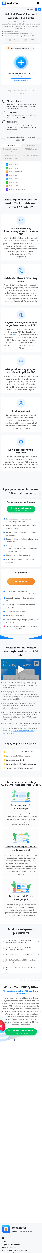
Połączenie (29, 323)
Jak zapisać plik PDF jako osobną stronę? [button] (19, 768)
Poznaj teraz (21, 581)
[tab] (21, 752)
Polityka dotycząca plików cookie (14, 1250)
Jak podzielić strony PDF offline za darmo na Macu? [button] (19, 764)
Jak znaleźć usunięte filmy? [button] (15, 760)
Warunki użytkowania (10, 1247)
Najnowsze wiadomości (11, 1245)
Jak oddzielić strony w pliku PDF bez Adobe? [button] (21, 752)
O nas (4, 1242)
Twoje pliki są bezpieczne (21, 76)
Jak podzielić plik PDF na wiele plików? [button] (19, 756)
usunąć (16, 334)
